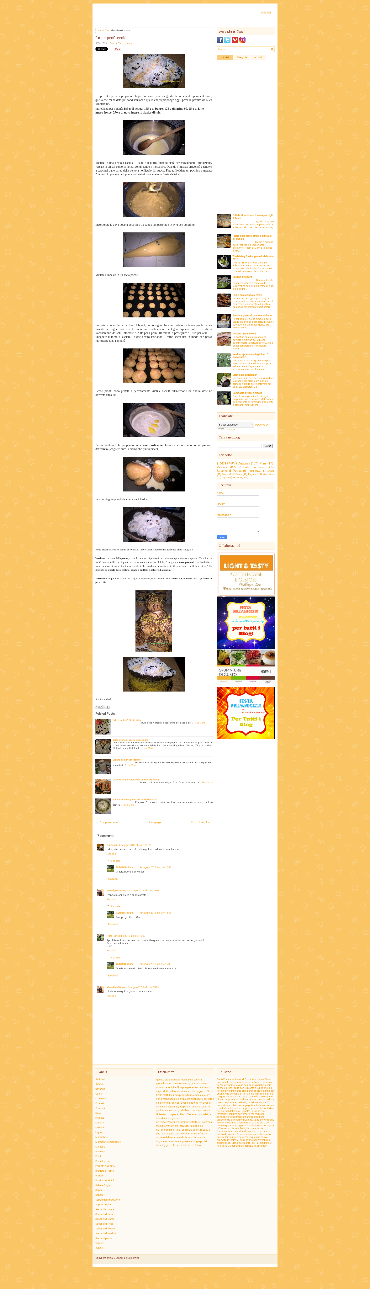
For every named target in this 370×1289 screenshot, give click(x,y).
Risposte (115, 860)
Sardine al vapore (242, 276)
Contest (99, 1103)
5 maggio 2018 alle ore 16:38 (155, 867)
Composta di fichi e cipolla (247, 392)
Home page (266, 12)
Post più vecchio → (202, 822)
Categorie (241, 57)
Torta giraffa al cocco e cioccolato (130, 740)
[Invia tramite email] (97, 707)
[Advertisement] (246, 120)
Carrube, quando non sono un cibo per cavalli (136, 779)
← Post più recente (107, 822)
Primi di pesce (103, 1161)
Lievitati (99, 1127)
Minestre (100, 1146)
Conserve (255, 470)
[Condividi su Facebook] (108, 707)
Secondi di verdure (105, 1233)
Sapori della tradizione (107, 1199)
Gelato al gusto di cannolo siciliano (252, 315)
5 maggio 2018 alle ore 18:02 (129, 935)
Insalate (99, 1117)
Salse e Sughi (239, 477)
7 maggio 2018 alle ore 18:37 (143, 987)
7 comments (125, 43)
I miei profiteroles (111, 38)
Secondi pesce (103, 1238)
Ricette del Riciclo (105, 1180)
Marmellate (269, 474)
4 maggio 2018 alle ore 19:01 (143, 890)
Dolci (107, 30)
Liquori (225, 477)
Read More (199, 722)
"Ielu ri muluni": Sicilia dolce (127, 720)
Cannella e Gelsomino (127, 1257)
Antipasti (244, 463)
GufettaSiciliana (125, 867)
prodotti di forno (104, 1170)
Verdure (222, 467)
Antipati (99, 1084)
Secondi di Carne (232, 474)
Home (100, 30)
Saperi (271, 470)
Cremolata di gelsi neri (245, 374)
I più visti (225, 57)
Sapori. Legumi (103, 1204)
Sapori (99, 1194)
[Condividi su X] (104, 707)
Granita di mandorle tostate (127, 759)
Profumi (99, 1175)
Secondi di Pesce (229, 471)
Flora (109, 935)
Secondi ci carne (104, 1209)
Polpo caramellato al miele (247, 295)
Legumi (252, 474)
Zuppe (99, 1247)
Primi (263, 463)
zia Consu (112, 845)
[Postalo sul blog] (101, 707)
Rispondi (112, 853)
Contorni (100, 1108)
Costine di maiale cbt (244, 333)
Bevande (100, 1088)
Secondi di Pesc (104, 1223)
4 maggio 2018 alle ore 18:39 (135, 845)
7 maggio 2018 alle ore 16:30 (155, 964)
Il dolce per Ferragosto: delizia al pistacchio (135, 799)
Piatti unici (101, 1151)
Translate (230, 429)
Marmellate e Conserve (108, 1141)
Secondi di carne (104, 1214)
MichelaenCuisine (116, 890)
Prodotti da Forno (252, 467)
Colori (98, 1093)
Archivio (258, 57)
